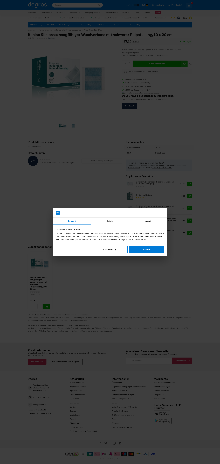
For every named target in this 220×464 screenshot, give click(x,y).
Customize (108, 249)
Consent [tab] (72, 221)
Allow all (146, 249)
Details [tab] (110, 221)
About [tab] (148, 221)
